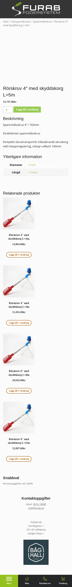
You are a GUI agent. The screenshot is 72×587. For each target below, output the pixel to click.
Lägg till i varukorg (27, 109)
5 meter (33, 172)
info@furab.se (36, 508)
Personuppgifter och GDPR (18, 483)
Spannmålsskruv (42, 21)
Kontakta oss (45, 583)
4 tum (32, 165)
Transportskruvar (21, 21)
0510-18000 (39, 504)
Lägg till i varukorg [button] (19, 254)
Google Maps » (36, 533)
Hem (6, 21)
